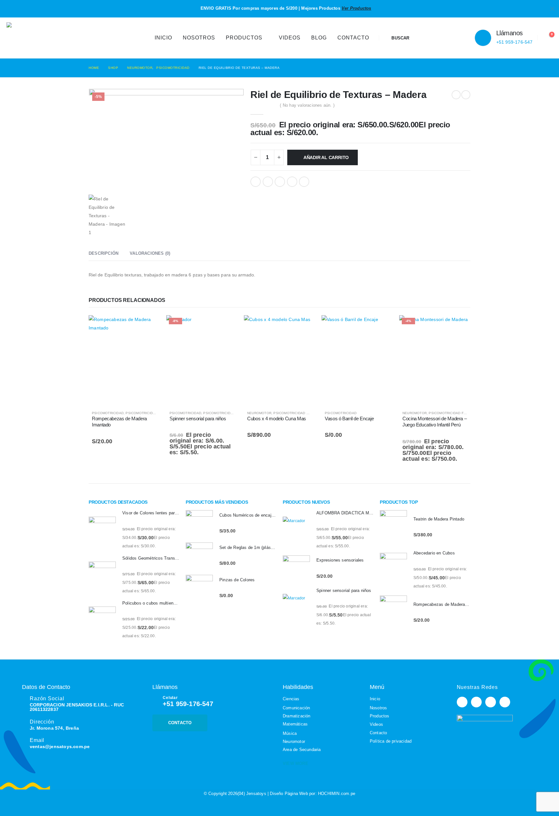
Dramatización (297, 716)
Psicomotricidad (108, 413)
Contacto (353, 37)
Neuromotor (259, 413)
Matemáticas (295, 724)
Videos (290, 37)
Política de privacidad (390, 741)
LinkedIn (280, 182)
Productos (244, 37)
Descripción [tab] (103, 253)
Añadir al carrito (326, 157)
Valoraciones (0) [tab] (150, 253)
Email (304, 182)
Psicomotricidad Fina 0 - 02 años (156, 413)
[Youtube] (476, 702)
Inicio (163, 37)
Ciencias (291, 698)
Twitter (268, 182)
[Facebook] (462, 702)
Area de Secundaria (302, 749)
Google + (292, 182)
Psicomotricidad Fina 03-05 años (233, 413)
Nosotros (199, 37)
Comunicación (296, 707)
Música (290, 733)
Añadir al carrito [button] (149, 326)
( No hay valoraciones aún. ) (307, 105)
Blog (319, 37)
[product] (124, 360)
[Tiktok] (504, 702)
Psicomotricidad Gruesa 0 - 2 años (306, 413)
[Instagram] (490, 702)
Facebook (255, 182)
